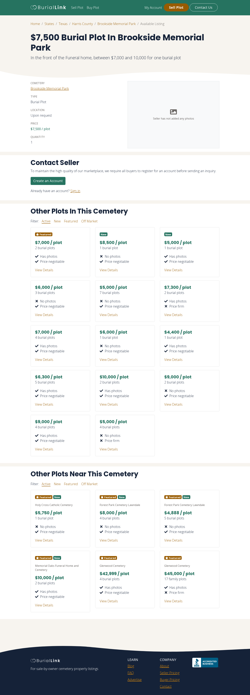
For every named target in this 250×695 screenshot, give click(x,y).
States (49, 23)
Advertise (135, 679)
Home (35, 23)
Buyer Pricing (170, 679)
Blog (131, 666)
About (164, 666)
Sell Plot (77, 7)
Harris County (82, 23)
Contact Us (203, 7)
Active (46, 221)
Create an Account (48, 180)
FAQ (131, 672)
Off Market (89, 221)
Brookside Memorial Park (116, 23)
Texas (63, 23)
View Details (44, 270)
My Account (153, 7)
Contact (166, 686)
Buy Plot (93, 7)
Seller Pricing (169, 672)
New (57, 221)
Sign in (75, 191)
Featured (71, 221)
